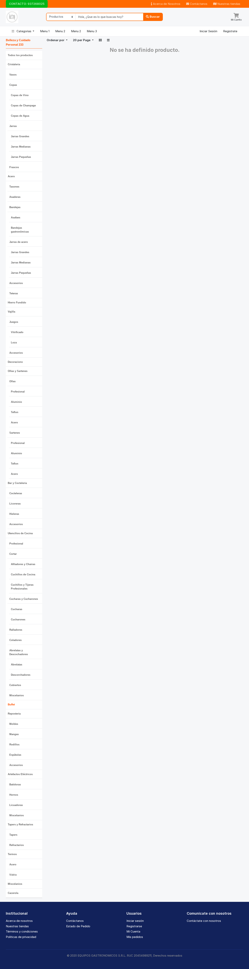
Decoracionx (15, 361)
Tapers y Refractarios (20, 824)
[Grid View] (100, 40)
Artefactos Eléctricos (20, 774)
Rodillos (14, 744)
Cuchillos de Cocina (23, 574)
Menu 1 (44, 31)
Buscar (154, 16)
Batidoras (15, 784)
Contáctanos (198, 4)
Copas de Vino (20, 95)
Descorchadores (20, 674)
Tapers (13, 834)
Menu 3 (92, 31)
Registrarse (134, 926)
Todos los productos (20, 55)
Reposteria (14, 713)
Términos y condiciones (22, 931)
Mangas (14, 734)
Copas (13, 84)
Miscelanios (16, 695)
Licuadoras (16, 805)
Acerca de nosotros (19, 921)
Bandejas (14, 207)
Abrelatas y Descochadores (18, 652)
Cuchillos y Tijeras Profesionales (22, 586)
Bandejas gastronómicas (20, 229)
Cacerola (13, 893)
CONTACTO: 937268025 (27, 4)
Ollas (12, 381)
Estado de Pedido (78, 926)
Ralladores (15, 629)
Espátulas (15, 754)
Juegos (13, 321)
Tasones (14, 186)
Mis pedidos (134, 937)
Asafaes (15, 217)
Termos (12, 854)
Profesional (18, 391)
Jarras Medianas (21, 146)
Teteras (13, 293)
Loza (14, 342)
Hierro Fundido (17, 302)
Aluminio (16, 401)
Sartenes (14, 432)
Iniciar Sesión (208, 31)
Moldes (13, 723)
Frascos (14, 167)
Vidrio (13, 874)
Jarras (13, 126)
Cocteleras (15, 493)
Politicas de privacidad (21, 937)
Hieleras (14, 513)
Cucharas (16, 609)
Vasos (13, 74)
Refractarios (16, 845)
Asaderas (14, 196)
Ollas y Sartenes (17, 371)
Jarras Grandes (20, 136)
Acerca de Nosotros (166, 4)
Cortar (13, 553)
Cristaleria (14, 64)
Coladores (15, 640)
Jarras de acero (18, 242)
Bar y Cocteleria (17, 483)
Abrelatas (16, 664)
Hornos (13, 794)
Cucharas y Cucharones (23, 598)
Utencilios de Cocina (20, 533)
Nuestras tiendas (228, 4)
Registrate (230, 31)
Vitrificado (17, 332)
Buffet (11, 704)
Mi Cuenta (133, 931)
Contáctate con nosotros (204, 921)
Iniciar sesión (135, 921)
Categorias (24, 31)
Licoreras (15, 503)
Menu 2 (60, 31)
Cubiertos (15, 685)
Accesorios (16, 283)
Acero (11, 176)
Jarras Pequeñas (21, 156)
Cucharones (18, 619)
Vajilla (11, 311)
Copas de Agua (20, 115)
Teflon (14, 412)
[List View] (108, 40)
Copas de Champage (23, 105)
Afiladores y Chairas (23, 564)
